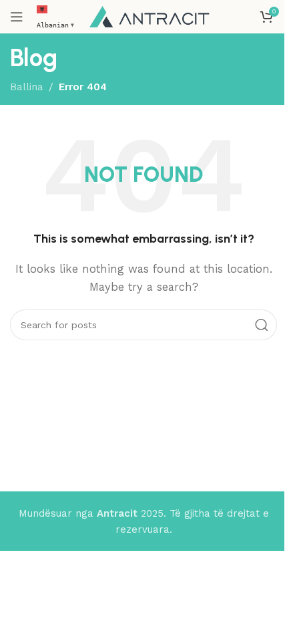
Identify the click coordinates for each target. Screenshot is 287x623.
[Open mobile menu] (16, 16)
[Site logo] (149, 16)
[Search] (261, 324)
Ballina (26, 87)
